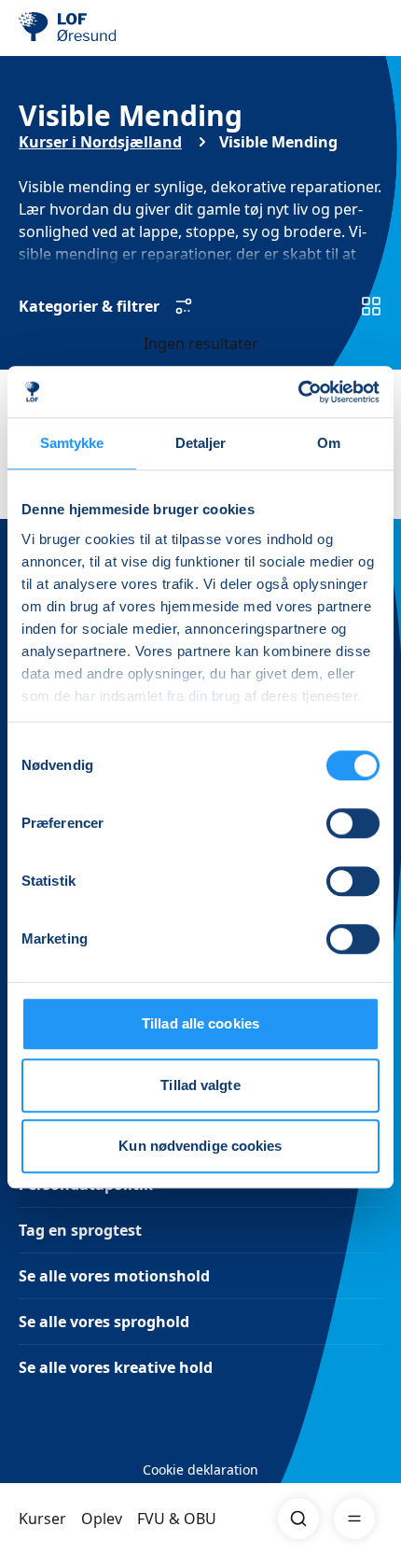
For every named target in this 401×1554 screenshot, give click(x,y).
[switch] (353, 823)
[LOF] (113, 28)
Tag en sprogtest (80, 1230)
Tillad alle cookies (200, 1023)
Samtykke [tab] (72, 443)
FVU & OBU (176, 1518)
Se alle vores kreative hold (116, 1367)
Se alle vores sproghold (104, 1321)
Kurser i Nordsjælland (100, 142)
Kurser (42, 1518)
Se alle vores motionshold (114, 1276)
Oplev (101, 1518)
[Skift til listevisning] (371, 306)
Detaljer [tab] (201, 443)
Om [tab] (328, 443)
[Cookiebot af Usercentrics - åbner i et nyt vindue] (298, 392)
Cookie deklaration (200, 1469)
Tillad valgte (200, 1085)
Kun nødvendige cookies (200, 1146)
